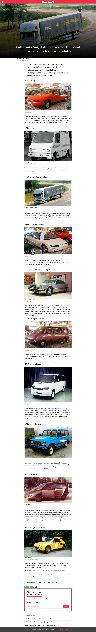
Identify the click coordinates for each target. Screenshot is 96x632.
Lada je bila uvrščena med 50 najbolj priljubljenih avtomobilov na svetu (46, 622)
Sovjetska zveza (52, 582)
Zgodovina (39, 54)
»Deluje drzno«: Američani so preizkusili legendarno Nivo (49, 571)
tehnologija (41, 582)
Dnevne (37, 602)
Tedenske (30, 602)
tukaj (54, 629)
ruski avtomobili (30, 582)
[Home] (3, 2)
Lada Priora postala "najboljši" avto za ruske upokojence (41, 619)
